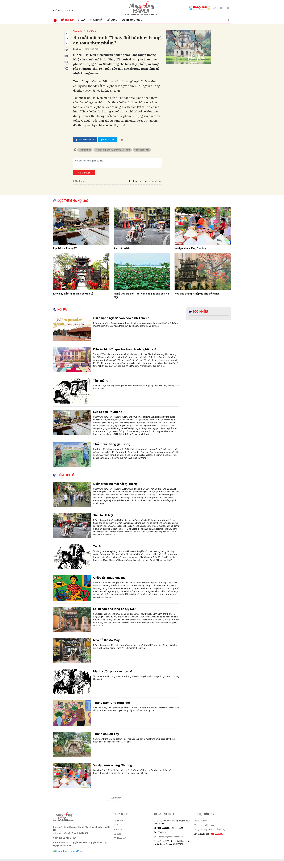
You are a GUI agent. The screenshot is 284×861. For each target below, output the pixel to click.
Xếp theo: (133, 181)
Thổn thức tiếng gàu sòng (111, 444)
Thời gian (142, 181)
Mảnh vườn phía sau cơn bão (113, 671)
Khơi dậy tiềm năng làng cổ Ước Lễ (73, 293)
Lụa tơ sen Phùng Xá (65, 248)
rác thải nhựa (85, 150)
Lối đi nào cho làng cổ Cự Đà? (114, 609)
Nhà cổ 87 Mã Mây (106, 640)
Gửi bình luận (84, 173)
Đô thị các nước (132, 20)
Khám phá (96, 20)
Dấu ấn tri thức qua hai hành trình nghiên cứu (125, 349)
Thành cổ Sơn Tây (106, 734)
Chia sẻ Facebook (86, 139)
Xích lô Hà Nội (122, 248)
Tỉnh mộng (100, 380)
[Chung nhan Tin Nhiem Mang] (68, 851)
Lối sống (112, 20)
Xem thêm (116, 798)
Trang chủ (78, 31)
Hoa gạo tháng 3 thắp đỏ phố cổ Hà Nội (197, 293)
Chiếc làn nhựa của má (109, 577)
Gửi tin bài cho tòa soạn (204, 825)
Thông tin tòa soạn (202, 821)
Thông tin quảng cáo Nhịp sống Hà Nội (209, 829)
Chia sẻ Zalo (108, 139)
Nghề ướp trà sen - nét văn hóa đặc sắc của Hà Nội (141, 295)
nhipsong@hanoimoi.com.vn (171, 837)
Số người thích (155, 181)
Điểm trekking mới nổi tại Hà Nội (115, 484)
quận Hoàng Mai (141, 150)
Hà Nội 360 (67, 20)
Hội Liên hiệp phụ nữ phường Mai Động (112, 150)
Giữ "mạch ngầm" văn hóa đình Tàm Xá (121, 318)
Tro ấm (98, 546)
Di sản (81, 20)
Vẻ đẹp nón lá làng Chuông (190, 248)
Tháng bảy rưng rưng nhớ (111, 702)
